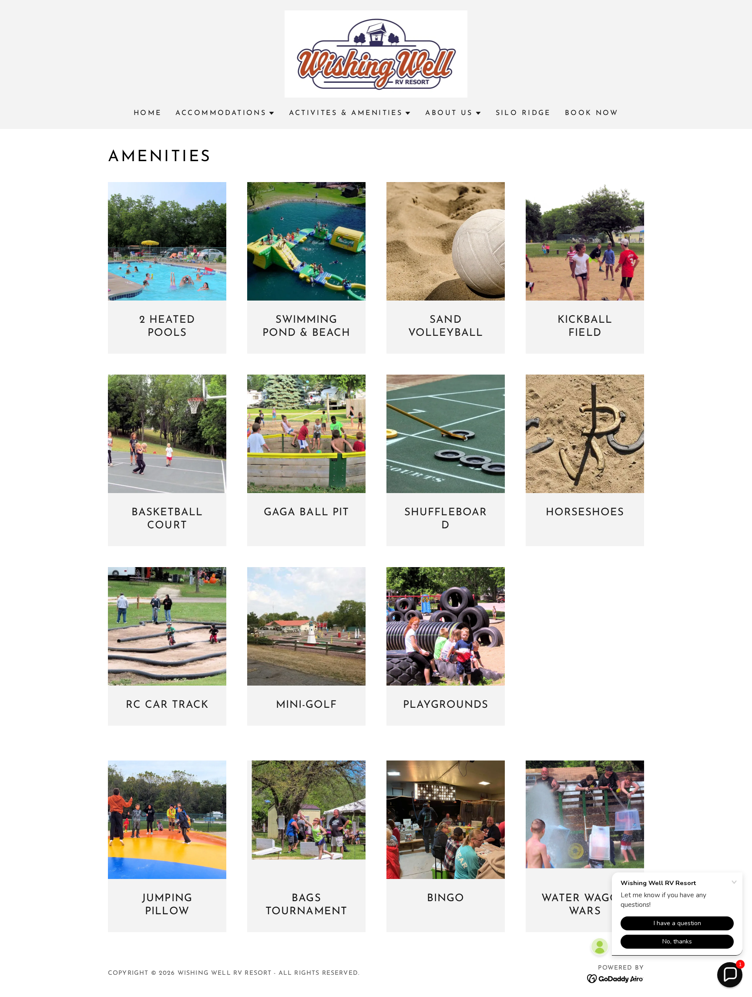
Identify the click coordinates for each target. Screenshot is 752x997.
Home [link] (148, 113)
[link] (376, 53)
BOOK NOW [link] (591, 113)
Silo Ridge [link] (523, 113)
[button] (225, 113)
